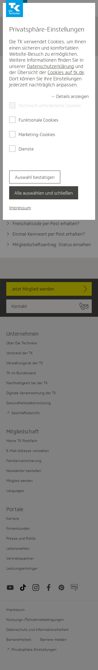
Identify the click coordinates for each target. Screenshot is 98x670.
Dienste (26, 149)
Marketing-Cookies (37, 134)
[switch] (70, 96)
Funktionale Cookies (38, 120)
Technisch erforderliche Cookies (50, 105)
